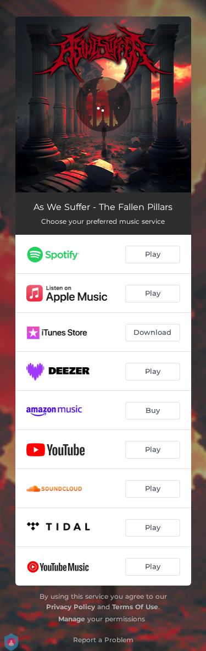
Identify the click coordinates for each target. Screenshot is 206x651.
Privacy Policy (70, 607)
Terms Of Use (135, 607)
